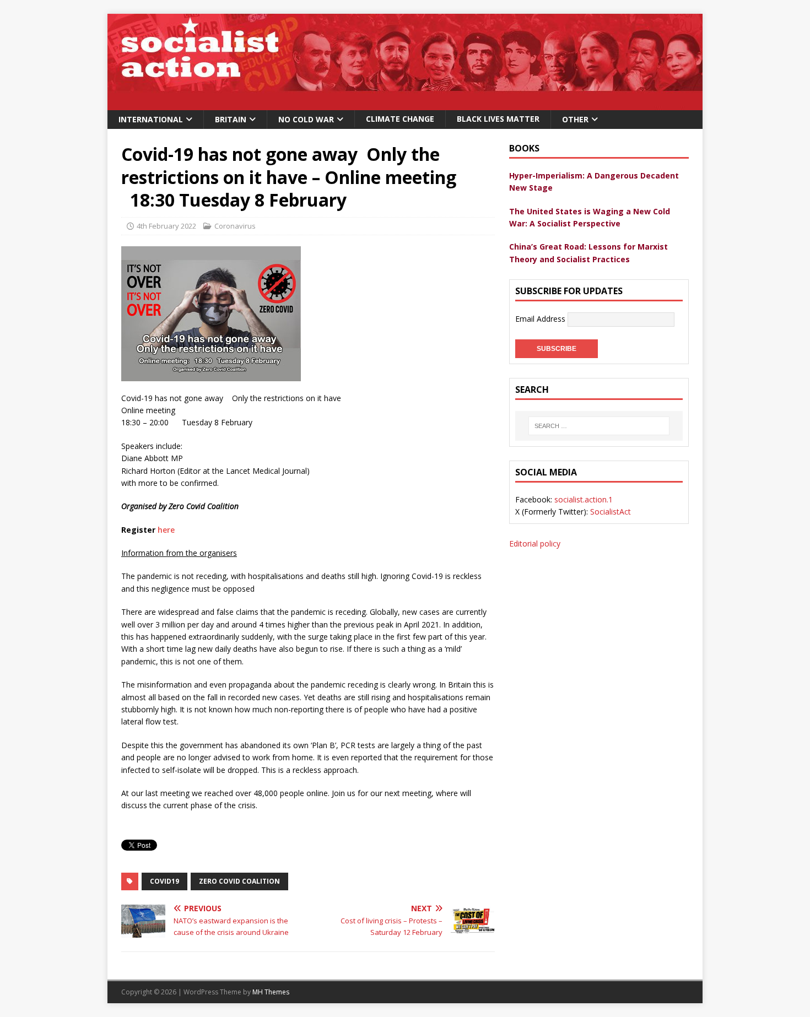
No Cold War (306, 119)
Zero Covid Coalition (239, 881)
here (166, 529)
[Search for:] (599, 425)
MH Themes (270, 992)
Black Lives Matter (498, 118)
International (150, 119)
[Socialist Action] (405, 104)
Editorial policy (534, 543)
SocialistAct (610, 511)
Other (575, 119)
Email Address (541, 318)
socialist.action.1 (583, 499)
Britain (230, 119)
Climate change (400, 118)
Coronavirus (235, 226)
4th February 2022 (166, 226)
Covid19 (164, 881)
